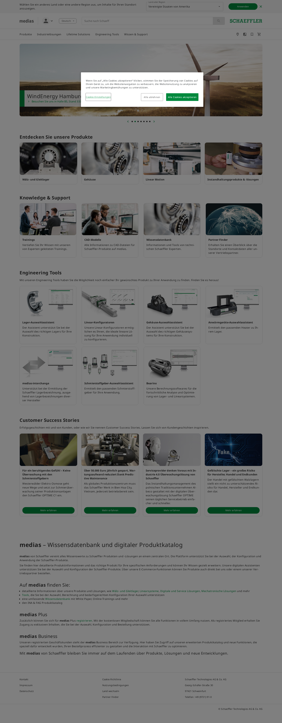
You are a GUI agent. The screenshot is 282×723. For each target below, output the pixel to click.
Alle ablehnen (152, 97)
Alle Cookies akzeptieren (182, 97)
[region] (142, 89)
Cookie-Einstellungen (98, 96)
